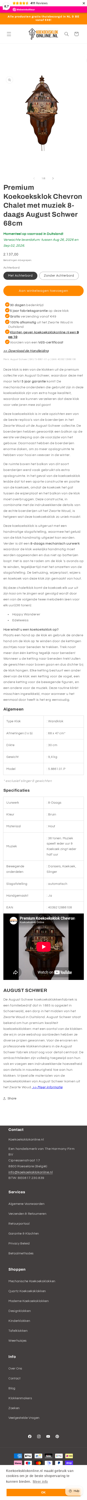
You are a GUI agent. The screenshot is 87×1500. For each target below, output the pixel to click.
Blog (11, 1388)
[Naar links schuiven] (34, 178)
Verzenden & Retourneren (27, 1213)
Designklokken (19, 1311)
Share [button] (12, 1098)
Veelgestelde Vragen (23, 1417)
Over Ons (15, 1368)
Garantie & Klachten (23, 1233)
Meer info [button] (40, 1481)
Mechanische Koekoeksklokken (31, 1281)
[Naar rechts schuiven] (53, 178)
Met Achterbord (20, 275)
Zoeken (14, 1408)
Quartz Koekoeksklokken (27, 1291)
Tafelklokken (18, 1330)
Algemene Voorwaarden (26, 1203)
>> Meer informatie (47, 1087)
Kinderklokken (19, 1320)
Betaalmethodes (21, 1253)
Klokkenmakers (20, 1398)
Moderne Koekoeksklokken (28, 1301)
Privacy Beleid (19, 1243)
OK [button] (43, 1492)
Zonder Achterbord (59, 275)
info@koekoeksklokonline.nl (30, 1172)
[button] (9, 34)
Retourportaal (19, 1223)
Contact (14, 1378)
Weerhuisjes (17, 1340)
